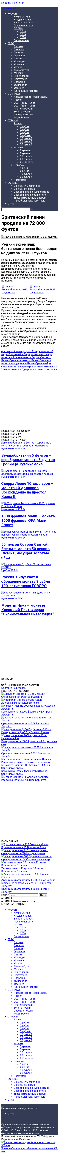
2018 (23, 31)
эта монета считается (44, 369)
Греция (18, 58)
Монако (18, 73)
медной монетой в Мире (15, 354)
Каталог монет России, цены (31, 96)
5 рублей (25, 135)
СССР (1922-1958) (24, 102)
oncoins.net (9, 8)
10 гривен (26, 156)
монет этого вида (41, 354)
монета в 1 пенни (11, 357)
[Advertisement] (29, 400)
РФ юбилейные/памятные (29, 200)
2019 (23, 34)
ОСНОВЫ (13, 182)
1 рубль (24, 126)
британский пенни (11, 351)
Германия (19, 55)
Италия (18, 67)
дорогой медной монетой (38, 351)
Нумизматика (22, 16)
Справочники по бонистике (30, 194)
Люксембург (21, 70)
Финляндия (20, 84)
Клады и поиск (22, 19)
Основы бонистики (25, 188)
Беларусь (19, 165)
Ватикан (18, 52)
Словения (19, 81)
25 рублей (26, 141)
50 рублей (26, 144)
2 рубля (24, 129)
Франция (19, 87)
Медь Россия (21, 117)
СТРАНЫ (13, 120)
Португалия (20, 78)
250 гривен (26, 162)
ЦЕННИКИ (14, 93)
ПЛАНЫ (18, 28)
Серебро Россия (23, 114)
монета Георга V (32, 357)
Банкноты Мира (23, 22)
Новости (12, 13)
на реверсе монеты (31, 366)
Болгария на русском (13, 687)
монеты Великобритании (36, 360)
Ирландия (19, 61)
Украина (18, 147)
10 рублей (26, 138)
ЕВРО (11, 43)
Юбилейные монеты (26, 90)
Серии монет (21, 40)
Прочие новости (23, 25)
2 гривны (25, 150)
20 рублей (26, 176)
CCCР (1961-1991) (24, 105)
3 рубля (24, 132)
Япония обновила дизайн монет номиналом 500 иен (29, 1150)
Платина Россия (23, 108)
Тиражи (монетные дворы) (30, 197)
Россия (18, 99)
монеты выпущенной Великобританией (24, 363)
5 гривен (25, 153)
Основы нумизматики (27, 185)
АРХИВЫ (6, 901)
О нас (11, 203)
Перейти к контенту (12, 2)
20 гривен (26, 159)
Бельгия (19, 49)
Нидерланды (21, 76)
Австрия (18, 46)
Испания (19, 64)
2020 (23, 37)
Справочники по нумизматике (31, 191)
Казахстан (20, 179)
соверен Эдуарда (21, 369)
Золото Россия (22, 111)
